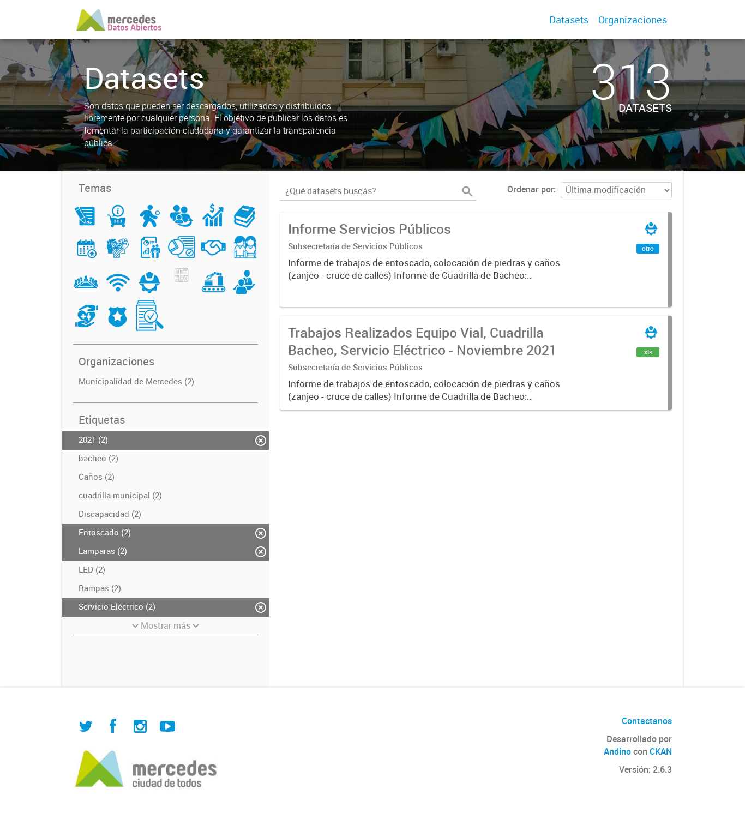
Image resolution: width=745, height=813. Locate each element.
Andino (617, 751)
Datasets (568, 19)
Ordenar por (530, 189)
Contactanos (647, 721)
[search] (467, 191)
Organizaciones (632, 19)
